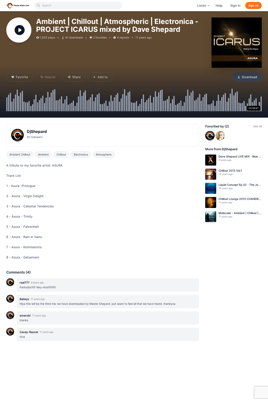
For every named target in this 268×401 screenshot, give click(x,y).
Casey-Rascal (29, 332)
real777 (24, 282)
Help (219, 5)
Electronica (81, 154)
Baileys (24, 299)
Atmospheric (104, 154)
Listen (201, 5)
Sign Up (253, 5)
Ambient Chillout (19, 154)
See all (257, 126)
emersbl (25, 315)
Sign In (235, 5)
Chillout (61, 154)
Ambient (43, 154)
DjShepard (37, 131)
